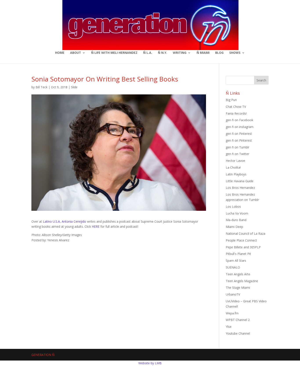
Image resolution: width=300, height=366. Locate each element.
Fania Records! (236, 113)
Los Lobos (233, 206)
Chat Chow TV (236, 107)
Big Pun (231, 100)
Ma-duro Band (236, 220)
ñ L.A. (147, 53)
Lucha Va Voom (237, 213)
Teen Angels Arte (238, 274)
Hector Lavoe (235, 161)
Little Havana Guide (239, 181)
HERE (96, 226)
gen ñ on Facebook (239, 120)
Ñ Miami (203, 53)
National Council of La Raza (245, 233)
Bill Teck (41, 87)
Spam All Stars (236, 260)
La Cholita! (233, 167)
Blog (219, 53)
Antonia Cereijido (74, 221)
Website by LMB (150, 363)
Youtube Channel (238, 333)
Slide (74, 87)
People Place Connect (241, 240)
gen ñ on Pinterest (239, 134)
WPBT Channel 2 (238, 320)
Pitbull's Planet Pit (238, 254)
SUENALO (233, 267)
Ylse (228, 327)
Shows (234, 53)
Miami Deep (234, 227)
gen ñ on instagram (239, 127)
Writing (179, 53)
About (75, 53)
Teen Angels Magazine (242, 281)
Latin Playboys (236, 174)
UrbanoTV (233, 294)
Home (59, 53)
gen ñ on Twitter (237, 154)
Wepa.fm (232, 313)
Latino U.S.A (51, 221)
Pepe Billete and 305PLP (243, 247)
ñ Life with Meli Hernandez (114, 53)
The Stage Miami (238, 287)
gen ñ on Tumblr (237, 147)
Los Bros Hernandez (240, 188)
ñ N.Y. (162, 53)
